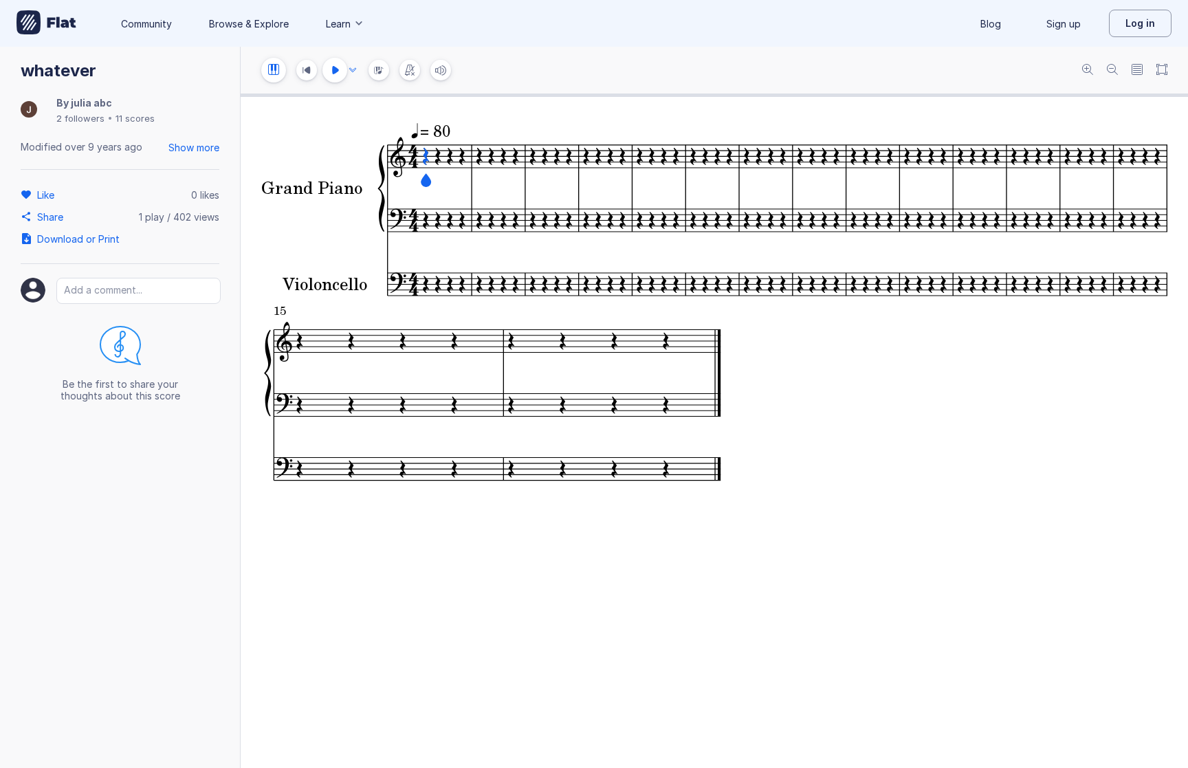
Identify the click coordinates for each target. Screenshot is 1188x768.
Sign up (1063, 24)
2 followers (80, 118)
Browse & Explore (249, 24)
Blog (990, 24)
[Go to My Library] (46, 23)
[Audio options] (352, 70)
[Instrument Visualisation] (378, 70)
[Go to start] (306, 70)
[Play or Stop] (334, 70)
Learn (338, 24)
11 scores (135, 118)
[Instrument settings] (273, 70)
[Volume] (440, 70)
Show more (193, 147)
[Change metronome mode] (409, 70)
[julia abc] (29, 110)
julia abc (91, 103)
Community (146, 24)
